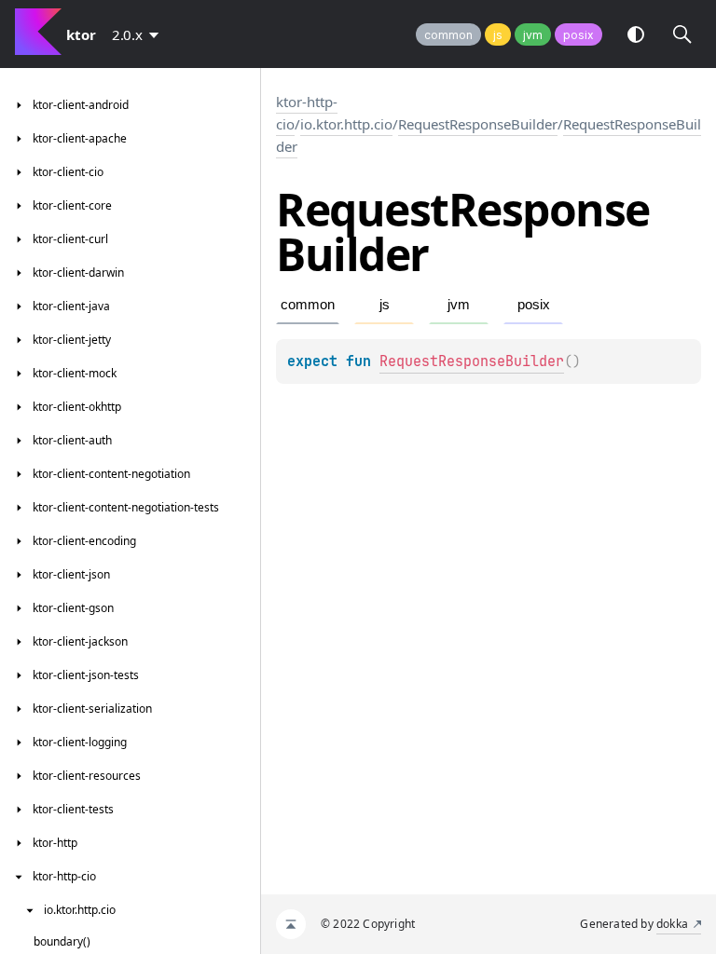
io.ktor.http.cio (346, 124)
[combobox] (139, 34)
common (448, 35)
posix (578, 35)
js (498, 35)
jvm (533, 35)
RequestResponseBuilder (478, 124)
